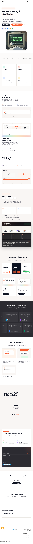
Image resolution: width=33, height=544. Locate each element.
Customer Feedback (2, 541)
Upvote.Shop (4, 1)
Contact (9, 541)
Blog (6, 541)
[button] (28, 1)
